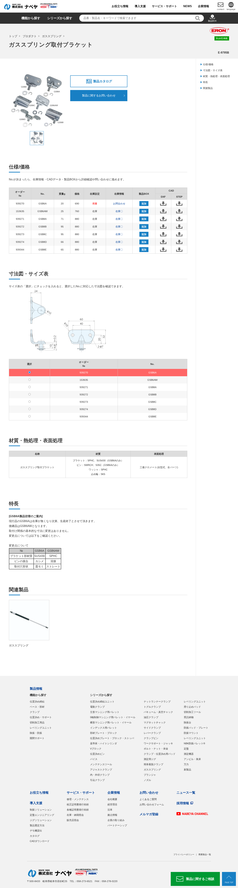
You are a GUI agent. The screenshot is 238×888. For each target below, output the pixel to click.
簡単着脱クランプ (153, 764)
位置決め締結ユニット (102, 701)
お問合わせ (119, 203)
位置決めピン (97, 753)
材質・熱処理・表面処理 (216, 76)
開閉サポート (37, 738)
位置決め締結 (37, 701)
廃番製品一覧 (204, 854)
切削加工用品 (37, 722)
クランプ (35, 712)
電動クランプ (97, 706)
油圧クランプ (151, 717)
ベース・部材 (37, 706)
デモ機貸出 (36, 830)
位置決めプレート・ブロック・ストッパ (112, 738)
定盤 (186, 748)
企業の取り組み (116, 820)
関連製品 (208, 88)
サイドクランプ (152, 727)
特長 (205, 82)
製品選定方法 (37, 825)
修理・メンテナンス (78, 799)
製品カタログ (102, 81)
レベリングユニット (41, 727)
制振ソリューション (41, 809)
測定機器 (189, 753)
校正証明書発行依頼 (78, 804)
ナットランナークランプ (157, 701)
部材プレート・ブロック (103, 733)
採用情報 (182, 803)
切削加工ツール (192, 712)
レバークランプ (152, 733)
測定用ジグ (150, 759)
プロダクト (30, 36)
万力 (186, 764)
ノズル (147, 780)
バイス (93, 759)
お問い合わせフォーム (152, 804)
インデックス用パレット (103, 727)
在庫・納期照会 (75, 815)
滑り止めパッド (192, 706)
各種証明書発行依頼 (78, 809)
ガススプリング (52, 36)
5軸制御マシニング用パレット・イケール (112, 717)
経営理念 (112, 804)
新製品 (187, 769)
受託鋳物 (189, 717)
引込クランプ (97, 780)
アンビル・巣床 (192, 759)
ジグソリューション (41, 820)
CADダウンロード (39, 841)
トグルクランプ (152, 706)
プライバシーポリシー (183, 854)
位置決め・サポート (41, 717)
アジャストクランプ (101, 769)
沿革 (110, 809)
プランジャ (150, 774)
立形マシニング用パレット (104, 712)
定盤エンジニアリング (42, 815)
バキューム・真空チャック (158, 712)
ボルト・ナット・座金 (156, 748)
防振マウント (191, 733)
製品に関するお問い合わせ (99, 95)
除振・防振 (36, 733)
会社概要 (112, 799)
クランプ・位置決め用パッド (159, 753)
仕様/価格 (208, 64)
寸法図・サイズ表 (212, 70)
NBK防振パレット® (194, 743)
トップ (13, 36)
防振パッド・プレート (196, 727)
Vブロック (95, 748)
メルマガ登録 (149, 814)
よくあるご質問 (148, 799)
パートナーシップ (117, 825)
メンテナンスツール (101, 764)
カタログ (35, 835)
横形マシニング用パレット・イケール (111, 722)
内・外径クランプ (100, 774)
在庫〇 (119, 211)
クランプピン (151, 738)
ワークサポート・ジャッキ (158, 743)
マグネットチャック (155, 722)
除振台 (187, 722)
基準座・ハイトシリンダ (103, 743)
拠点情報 (112, 815)
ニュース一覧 (185, 792)
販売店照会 (73, 820)
